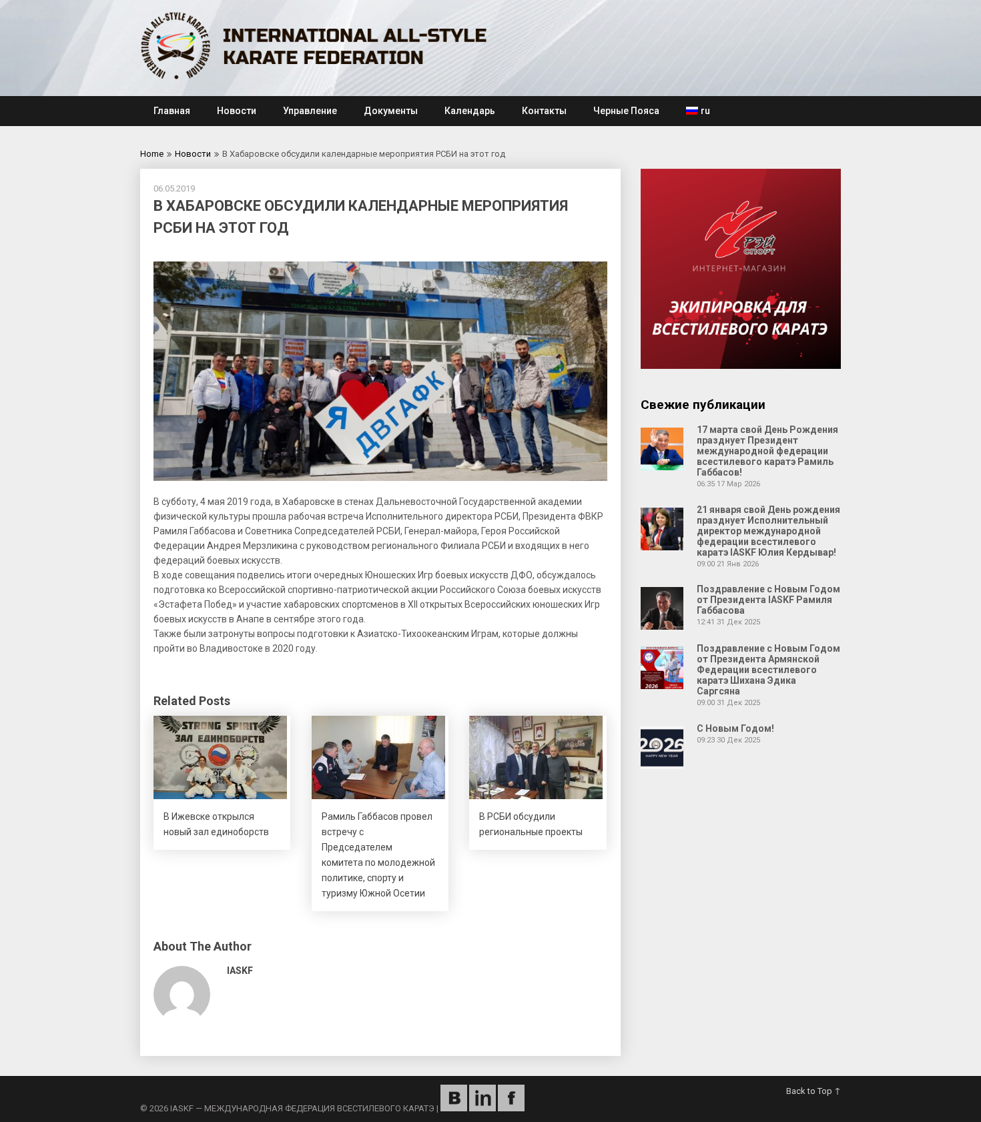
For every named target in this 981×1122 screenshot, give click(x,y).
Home (152, 154)
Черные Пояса (626, 110)
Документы (391, 110)
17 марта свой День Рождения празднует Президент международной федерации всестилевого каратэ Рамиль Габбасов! (767, 451)
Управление (310, 110)
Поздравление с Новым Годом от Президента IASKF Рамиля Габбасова (768, 600)
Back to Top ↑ (813, 1091)
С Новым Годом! (735, 728)
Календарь (469, 110)
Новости (236, 110)
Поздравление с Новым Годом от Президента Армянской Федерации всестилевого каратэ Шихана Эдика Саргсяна (768, 669)
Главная (171, 110)
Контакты (544, 110)
